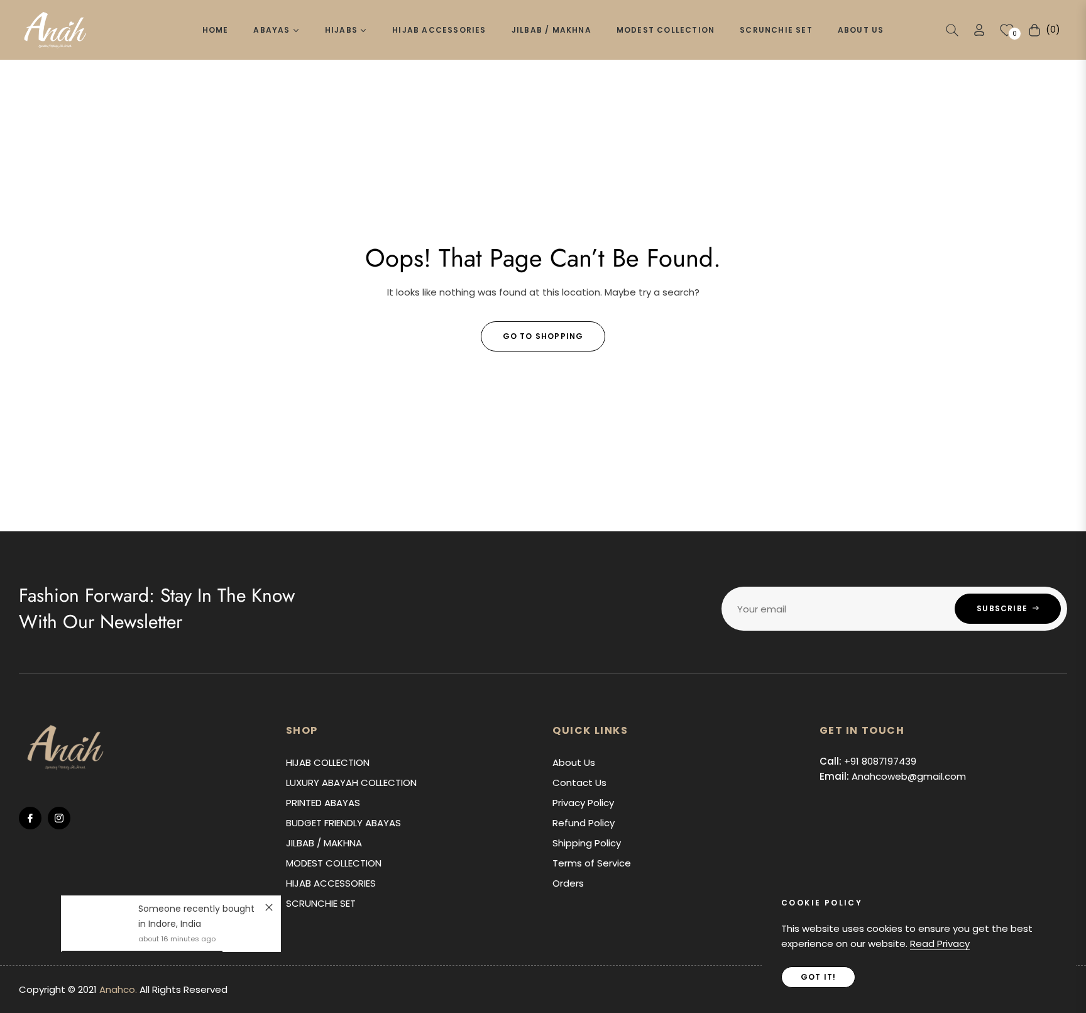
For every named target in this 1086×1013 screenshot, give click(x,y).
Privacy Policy (583, 802)
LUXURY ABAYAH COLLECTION (351, 782)
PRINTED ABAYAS (323, 802)
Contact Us (579, 782)
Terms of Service (591, 863)
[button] (952, 30)
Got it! (818, 976)
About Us (573, 762)
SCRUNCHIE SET (321, 903)
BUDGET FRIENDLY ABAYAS (343, 822)
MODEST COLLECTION (333, 863)
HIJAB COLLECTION (328, 762)
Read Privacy (940, 943)
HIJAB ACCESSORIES (331, 883)
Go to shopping (543, 336)
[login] (979, 30)
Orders (568, 883)
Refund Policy (583, 822)
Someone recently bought (196, 908)
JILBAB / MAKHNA (324, 843)
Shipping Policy (586, 843)
